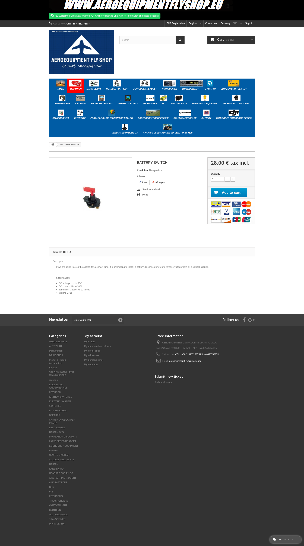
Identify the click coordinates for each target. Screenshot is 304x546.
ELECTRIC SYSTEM (60, 401)
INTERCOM (55, 392)
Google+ (160, 182)
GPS (51, 487)
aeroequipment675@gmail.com (185, 361)
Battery (53, 367)
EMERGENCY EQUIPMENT (63, 446)
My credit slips (92, 350)
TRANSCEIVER (57, 519)
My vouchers (91, 364)
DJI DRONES (56, 355)
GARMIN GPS (56, 432)
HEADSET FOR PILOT (61, 473)
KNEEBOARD (56, 468)
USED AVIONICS (58, 341)
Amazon (53, 450)
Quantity (215, 174)
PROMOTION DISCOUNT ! (63, 436)
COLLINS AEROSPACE (61, 459)
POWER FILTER (57, 410)
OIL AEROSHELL (58, 514)
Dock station (56, 350)
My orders (89, 341)
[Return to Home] (52, 144)
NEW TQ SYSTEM (59, 455)
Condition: (142, 170)
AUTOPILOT (55, 346)
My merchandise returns (97, 346)
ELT (51, 491)
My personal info (93, 360)
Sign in (249, 23)
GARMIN (53, 464)
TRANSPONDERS (58, 501)
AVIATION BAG (57, 427)
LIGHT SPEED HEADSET (62, 441)
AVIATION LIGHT (58, 505)
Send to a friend (151, 189)
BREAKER (54, 415)
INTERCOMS (56, 496)
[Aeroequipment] (81, 52)
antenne (53, 380)
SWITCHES (55, 406)
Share (144, 182)
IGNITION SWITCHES (60, 397)
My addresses (91, 355)
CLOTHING (55, 510)
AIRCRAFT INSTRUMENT (62, 478)
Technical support (164, 382)
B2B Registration (175, 23)
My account (93, 336)
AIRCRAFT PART (58, 482)
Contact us (211, 23)
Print (145, 194)
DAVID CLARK (56, 523)
